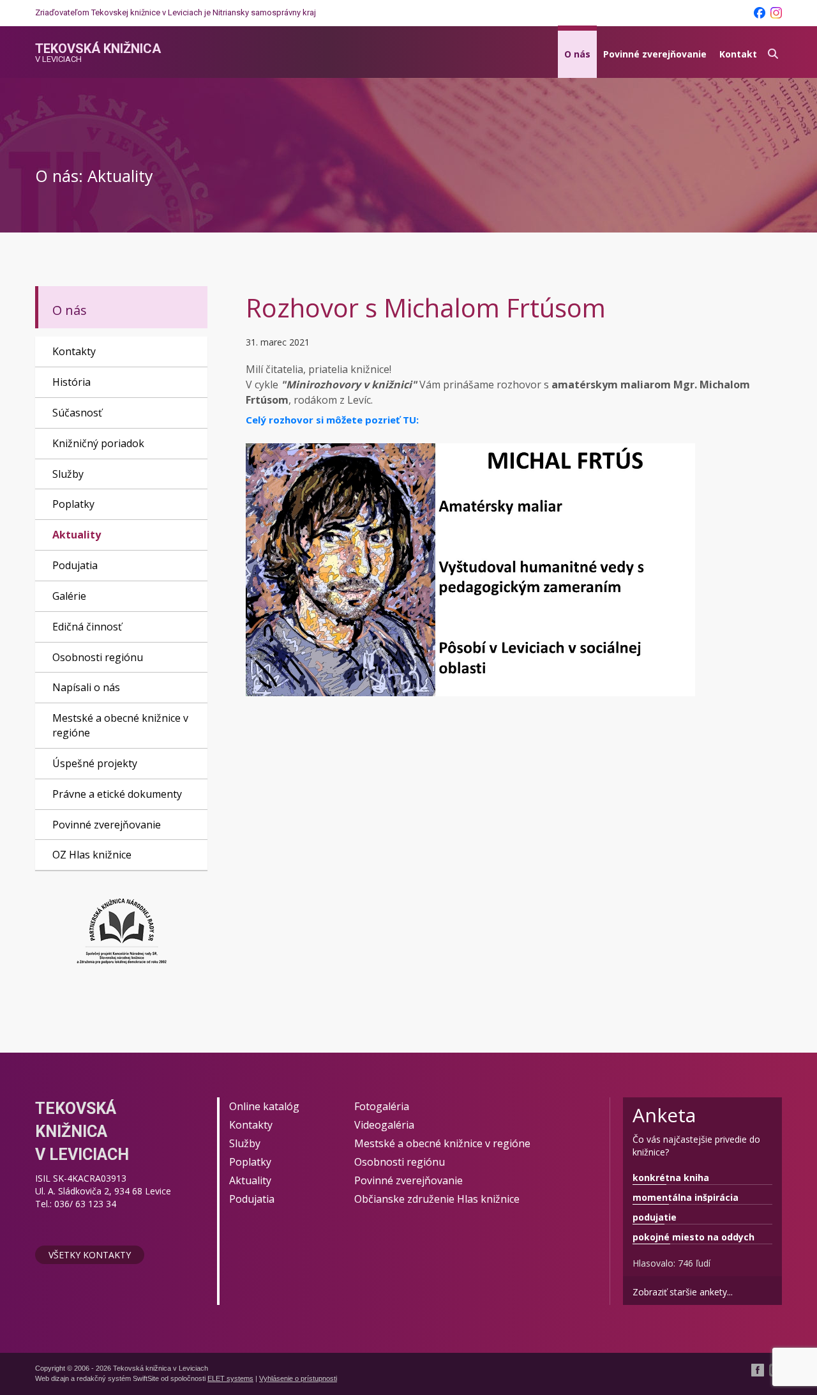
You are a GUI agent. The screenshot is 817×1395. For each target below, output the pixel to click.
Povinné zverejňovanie (655, 54)
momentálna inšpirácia (685, 1197)
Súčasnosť (77, 413)
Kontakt (738, 54)
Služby (68, 474)
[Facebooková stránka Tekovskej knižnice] (759, 13)
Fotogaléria (381, 1106)
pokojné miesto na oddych (693, 1237)
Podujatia (75, 565)
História (71, 382)
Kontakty (74, 351)
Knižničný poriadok (98, 443)
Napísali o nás (86, 687)
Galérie (69, 596)
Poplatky (73, 504)
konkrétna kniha (671, 1177)
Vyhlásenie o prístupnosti (298, 1378)
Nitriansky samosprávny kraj (264, 12)
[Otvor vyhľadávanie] (772, 52)
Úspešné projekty (94, 763)
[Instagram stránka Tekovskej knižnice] (776, 13)
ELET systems (230, 1378)
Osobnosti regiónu (97, 657)
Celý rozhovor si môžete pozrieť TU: (332, 419)
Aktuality (76, 535)
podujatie (655, 1217)
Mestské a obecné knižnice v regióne (120, 725)
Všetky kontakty (90, 1255)
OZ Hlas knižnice (91, 855)
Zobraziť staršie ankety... (683, 1292)
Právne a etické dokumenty (117, 794)
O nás (577, 54)
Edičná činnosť (87, 627)
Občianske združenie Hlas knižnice (437, 1199)
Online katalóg (264, 1106)
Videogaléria (384, 1125)
